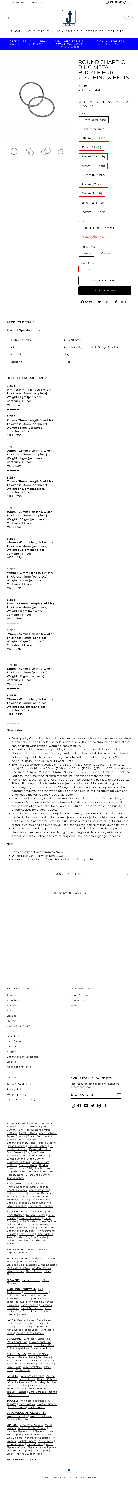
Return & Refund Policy (21, 1099)
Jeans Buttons (15, 1178)
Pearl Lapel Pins (44, 1345)
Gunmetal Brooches (40, 1206)
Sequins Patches (17, 1388)
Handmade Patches (42, 1385)
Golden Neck (45, 1363)
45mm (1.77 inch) (93, 184)
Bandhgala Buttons (31, 1139)
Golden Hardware (17, 1295)
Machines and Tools (19, 1066)
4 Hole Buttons (43, 1171)
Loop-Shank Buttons (19, 1171)
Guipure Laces (41, 1326)
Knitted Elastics (28, 1261)
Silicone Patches (18, 1395)
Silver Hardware (40, 1295)
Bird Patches (27, 1379)
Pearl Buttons (16, 1146)
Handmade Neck (25, 1363)
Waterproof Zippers (36, 1437)
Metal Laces (14, 1329)
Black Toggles (36, 1407)
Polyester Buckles (18, 1240)
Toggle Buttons (47, 1142)
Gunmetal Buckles (30, 1218)
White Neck (22, 1370)
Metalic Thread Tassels (30, 1333)
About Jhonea (79, 995)
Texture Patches (16, 1391)
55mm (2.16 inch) (93, 202)
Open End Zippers (35, 1434)
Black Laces (43, 1320)
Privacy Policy (15, 1089)
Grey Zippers (40, 1450)
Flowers (11, 1021)
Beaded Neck (27, 1357)
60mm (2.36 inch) (94, 211)
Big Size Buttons (36, 1152)
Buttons (12, 995)
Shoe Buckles (45, 1234)
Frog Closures (17, 1407)
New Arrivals (69, 31)
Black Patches (38, 1388)
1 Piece (86, 253)
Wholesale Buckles (32, 1211)
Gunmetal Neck (32, 1367)
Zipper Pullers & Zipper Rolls (24, 1453)
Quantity (86, 263)
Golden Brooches (40, 1202)
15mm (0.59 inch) (93, 129)
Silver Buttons (28, 1165)
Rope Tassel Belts (17, 1252)
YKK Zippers (45, 1441)
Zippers (11, 1061)
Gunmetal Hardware (36, 1292)
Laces (10, 1031)
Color (84, 221)
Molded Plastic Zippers (32, 1428)
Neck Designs (15, 1041)
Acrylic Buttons (38, 1155)
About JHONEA (16, 2)
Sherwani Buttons (30, 1129)
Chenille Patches (18, 1382)
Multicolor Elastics (18, 1268)
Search (75, 1005)
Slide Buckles (27, 1227)
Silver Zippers (47, 1447)
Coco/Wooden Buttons (21, 1142)
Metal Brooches (39, 1196)
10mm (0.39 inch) (94, 119)
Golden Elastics (41, 1268)
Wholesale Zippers (31, 1425)
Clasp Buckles (47, 1221)
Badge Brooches (17, 1202)
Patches (12, 1046)
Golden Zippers (27, 1447)
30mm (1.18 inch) (93, 156)
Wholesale (38, 31)
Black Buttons (36, 1158)
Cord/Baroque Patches (43, 1391)
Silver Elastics (15, 1271)
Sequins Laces (33, 1323)
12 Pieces (104, 253)
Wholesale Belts (27, 1249)
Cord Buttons (15, 1152)
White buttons (16, 1158)
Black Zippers (35, 1444)
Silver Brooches (17, 1206)
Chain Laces (23, 1326)
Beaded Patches (47, 1379)
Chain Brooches (39, 1190)
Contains (86, 247)
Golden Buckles (35, 1214)
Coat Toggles (27, 1404)
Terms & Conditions (19, 1084)
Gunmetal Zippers (19, 1450)
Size (82, 113)
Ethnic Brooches (17, 1196)
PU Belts (44, 1249)
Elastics (11, 1015)
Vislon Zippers (15, 1444)
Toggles (11, 1051)
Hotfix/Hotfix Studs (18, 1298)
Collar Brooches (17, 1193)
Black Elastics (27, 1264)
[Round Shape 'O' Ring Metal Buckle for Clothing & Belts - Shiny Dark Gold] (23, 950)
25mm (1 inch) (91, 147)
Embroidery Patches (43, 1382)
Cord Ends (22, 1311)
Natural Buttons (37, 1146)
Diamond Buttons (40, 1149)
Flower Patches (17, 1385)
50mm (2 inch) (92, 193)
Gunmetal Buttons (18, 1162)
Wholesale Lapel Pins (37, 1338)
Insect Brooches (17, 1190)
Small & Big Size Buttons (34, 1168)
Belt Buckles (26, 1234)
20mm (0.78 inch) (94, 138)
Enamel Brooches (18, 1199)
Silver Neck (14, 1367)
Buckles (11, 1005)
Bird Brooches (39, 1186)
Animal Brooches (17, 1186)
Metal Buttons (28, 1133)
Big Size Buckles (36, 1237)
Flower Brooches (42, 1199)
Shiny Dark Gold (93, 237)
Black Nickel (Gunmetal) (99, 227)
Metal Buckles (46, 1227)
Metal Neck (30, 1360)
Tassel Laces (31, 1329)
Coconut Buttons (29, 1126)
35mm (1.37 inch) (93, 165)
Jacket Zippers (27, 1441)
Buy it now (104, 290)
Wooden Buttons (41, 1416)
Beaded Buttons (17, 1155)
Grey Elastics (34, 1271)
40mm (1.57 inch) (94, 174)
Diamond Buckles (19, 1224)
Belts (10, 1010)
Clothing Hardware (18, 1026)
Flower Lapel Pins (40, 1342)
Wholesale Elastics (32, 1258)
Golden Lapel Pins (18, 1348)
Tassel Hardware (17, 1301)
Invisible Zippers (17, 1431)
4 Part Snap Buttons (38, 1174)
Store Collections (105, 31)
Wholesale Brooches (36, 1183)
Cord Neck (44, 1357)
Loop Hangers (29, 1305)
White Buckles (28, 1221)
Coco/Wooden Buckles (21, 1230)
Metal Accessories (32, 1308)
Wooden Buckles (17, 1416)
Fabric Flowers (31, 1280)
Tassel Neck (14, 1360)
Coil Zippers (37, 1431)
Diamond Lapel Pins (19, 1345)
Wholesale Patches (32, 1376)
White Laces (14, 1323)
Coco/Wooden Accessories (23, 1056)
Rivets (35, 1311)
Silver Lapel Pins (41, 1348)
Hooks (22, 1314)
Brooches (13, 1000)
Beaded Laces (25, 1320)
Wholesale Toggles (32, 1400)
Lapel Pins (13, 1036)
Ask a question (69, 874)
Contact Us (36, 2)
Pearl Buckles (15, 1237)
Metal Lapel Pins (17, 1342)
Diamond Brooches (41, 1193)
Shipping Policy (16, 1094)
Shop (16, 31)
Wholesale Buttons (33, 1123)
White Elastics (47, 1264)
